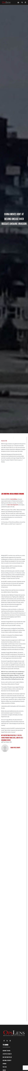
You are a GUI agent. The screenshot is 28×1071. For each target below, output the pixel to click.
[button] (18, 2)
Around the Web (6, 1051)
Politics (5, 1067)
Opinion (4, 1064)
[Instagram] (10, 1040)
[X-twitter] (7, 1040)
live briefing (13, 499)
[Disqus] (13, 772)
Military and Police (7, 1057)
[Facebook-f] (4, 1040)
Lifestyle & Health (7, 1054)
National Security (7, 1060)
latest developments (12, 504)
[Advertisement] (14, 478)
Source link (4, 440)
